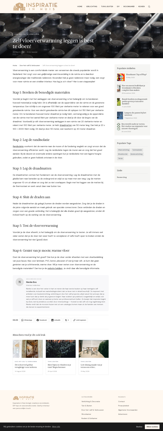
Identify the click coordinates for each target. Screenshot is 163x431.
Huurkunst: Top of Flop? (136, 74)
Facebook (43, 320)
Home (79, 7)
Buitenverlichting (136, 154)
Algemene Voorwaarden (127, 410)
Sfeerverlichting (123, 150)
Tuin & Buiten (107, 7)
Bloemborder (123, 154)
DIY (118, 7)
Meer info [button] (56, 427)
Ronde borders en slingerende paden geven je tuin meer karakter (134, 101)
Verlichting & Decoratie (91, 401)
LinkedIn (57, 320)
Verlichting (91, 7)
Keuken (141, 7)
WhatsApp (28, 320)
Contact (121, 401)
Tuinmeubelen (137, 150)
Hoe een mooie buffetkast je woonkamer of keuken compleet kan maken (133, 88)
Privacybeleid (123, 406)
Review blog (122, 177)
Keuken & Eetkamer (89, 418)
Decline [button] (139, 427)
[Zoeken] (149, 7)
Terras (120, 158)
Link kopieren (81, 320)
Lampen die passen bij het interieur (135, 114)
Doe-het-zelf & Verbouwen (30, 65)
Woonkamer (129, 7)
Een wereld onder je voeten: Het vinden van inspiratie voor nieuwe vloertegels (134, 126)
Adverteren (122, 414)
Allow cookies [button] (152, 427)
